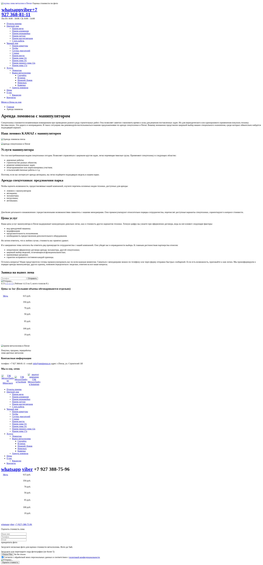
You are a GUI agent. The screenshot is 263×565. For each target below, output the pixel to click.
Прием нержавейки (21, 33)
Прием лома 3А (19, 60)
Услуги (10, 68)
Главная (10, 107)
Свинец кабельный (8, 321)
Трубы (15, 48)
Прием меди (18, 28)
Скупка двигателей (21, 51)
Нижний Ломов (25, 80)
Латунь (6, 302)
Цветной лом (13, 26)
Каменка (22, 85)
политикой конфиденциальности (84, 557)
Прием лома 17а (19, 65)
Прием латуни (18, 36)
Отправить (32, 278)
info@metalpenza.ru (42, 363)
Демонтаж (17, 70)
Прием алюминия (20, 31)
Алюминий (8, 328)
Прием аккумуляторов (22, 38)
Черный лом (12, 43)
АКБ (5, 314)
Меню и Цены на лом (11, 102)
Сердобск (22, 75)
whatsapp (11, 9)
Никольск (22, 83)
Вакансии (16, 95)
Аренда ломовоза (20, 87)
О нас (9, 92)
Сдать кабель (18, 41)
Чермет (6, 334)
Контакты (11, 97)
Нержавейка (9, 308)
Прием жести (18, 55)
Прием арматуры (20, 46)
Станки (15, 53)
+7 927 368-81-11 (19, 12)
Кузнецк (21, 78)
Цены (9, 90)
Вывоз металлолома (21, 73)
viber (26, 9)
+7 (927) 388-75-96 (23, 524)
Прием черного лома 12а (23, 63)
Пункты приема (14, 23)
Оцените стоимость (10, 562)
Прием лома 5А (19, 58)
